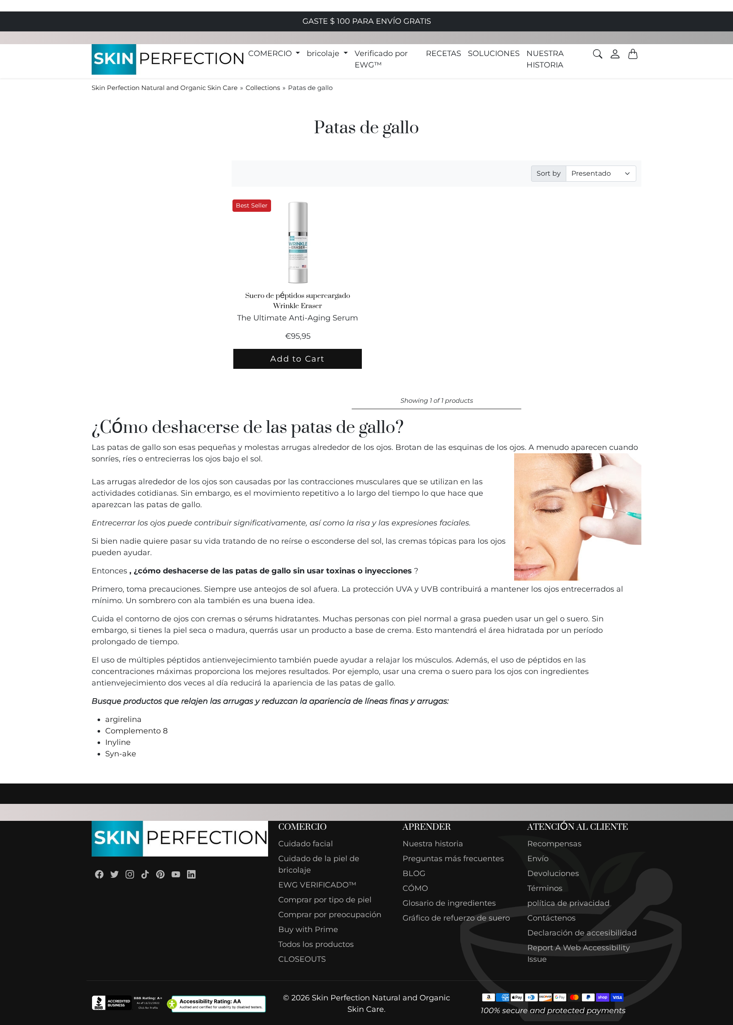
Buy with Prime (308, 929)
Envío (537, 858)
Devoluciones (553, 873)
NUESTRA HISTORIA (545, 59)
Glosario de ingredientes (449, 903)
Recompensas (554, 843)
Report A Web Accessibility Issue (578, 953)
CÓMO (415, 888)
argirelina (123, 719)
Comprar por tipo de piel (325, 899)
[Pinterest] (160, 874)
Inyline (118, 742)
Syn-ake (120, 753)
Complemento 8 (136, 731)
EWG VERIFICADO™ (317, 885)
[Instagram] (129, 874)
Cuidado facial (305, 843)
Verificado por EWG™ (381, 59)
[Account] (615, 54)
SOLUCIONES (494, 53)
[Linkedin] (191, 874)
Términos (544, 888)
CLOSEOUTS (302, 959)
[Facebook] (99, 874)
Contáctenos (551, 918)
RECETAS (443, 53)
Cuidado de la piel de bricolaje (318, 864)
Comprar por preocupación (329, 914)
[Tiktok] (145, 874)
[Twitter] (114, 874)
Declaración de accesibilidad (582, 933)
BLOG (414, 873)
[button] (274, 54)
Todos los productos (316, 944)
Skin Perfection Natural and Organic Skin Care (165, 88)
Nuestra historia (433, 843)
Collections (263, 88)
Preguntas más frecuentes (453, 858)
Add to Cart (297, 359)
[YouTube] (176, 874)
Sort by (549, 173)
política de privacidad (568, 903)
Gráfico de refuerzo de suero (456, 918)
